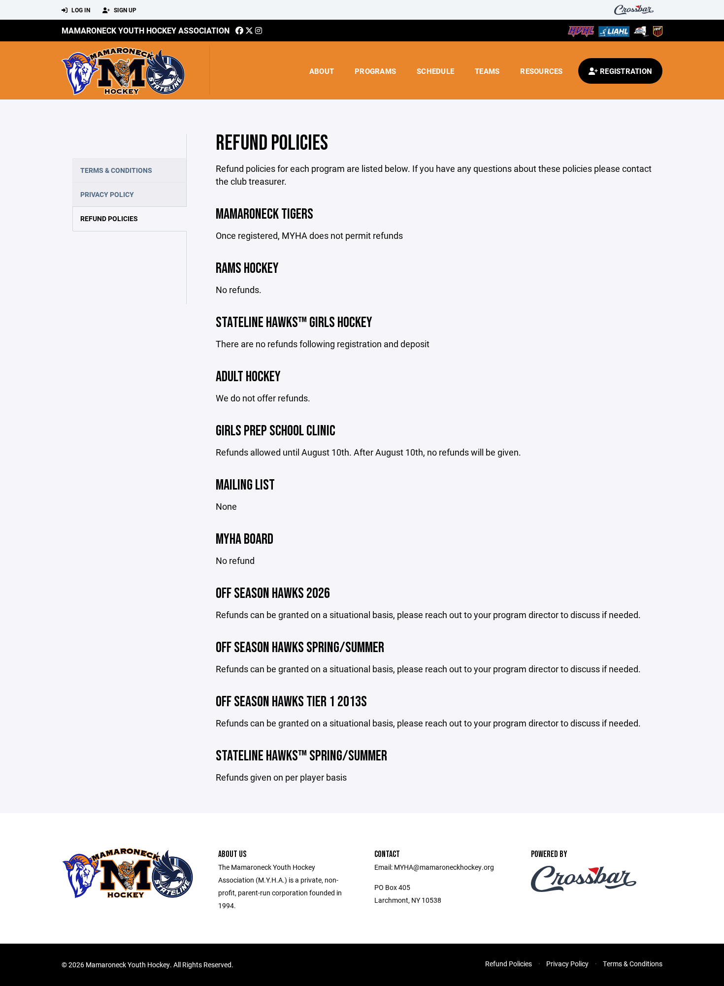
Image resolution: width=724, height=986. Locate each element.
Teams (487, 71)
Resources (541, 71)
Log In (80, 10)
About (321, 71)
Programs (375, 71)
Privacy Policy (107, 194)
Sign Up (124, 10)
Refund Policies (109, 218)
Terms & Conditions (116, 170)
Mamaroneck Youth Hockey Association (146, 30)
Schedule (435, 71)
